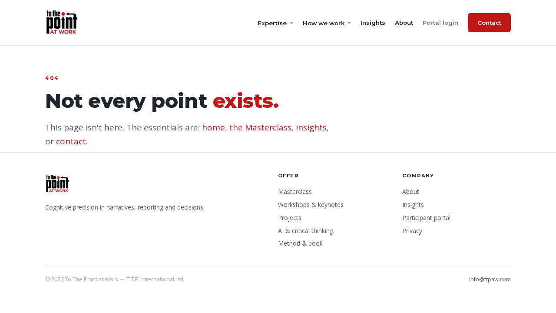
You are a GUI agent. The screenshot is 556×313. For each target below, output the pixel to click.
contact (71, 141)
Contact (489, 22)
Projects (289, 217)
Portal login (440, 22)
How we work (323, 23)
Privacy (412, 230)
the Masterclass (260, 127)
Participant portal (426, 217)
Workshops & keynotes (311, 204)
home (213, 127)
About (404, 22)
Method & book (300, 243)
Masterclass (295, 191)
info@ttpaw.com (490, 279)
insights (311, 127)
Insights (373, 22)
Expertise (272, 23)
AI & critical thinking (305, 230)
